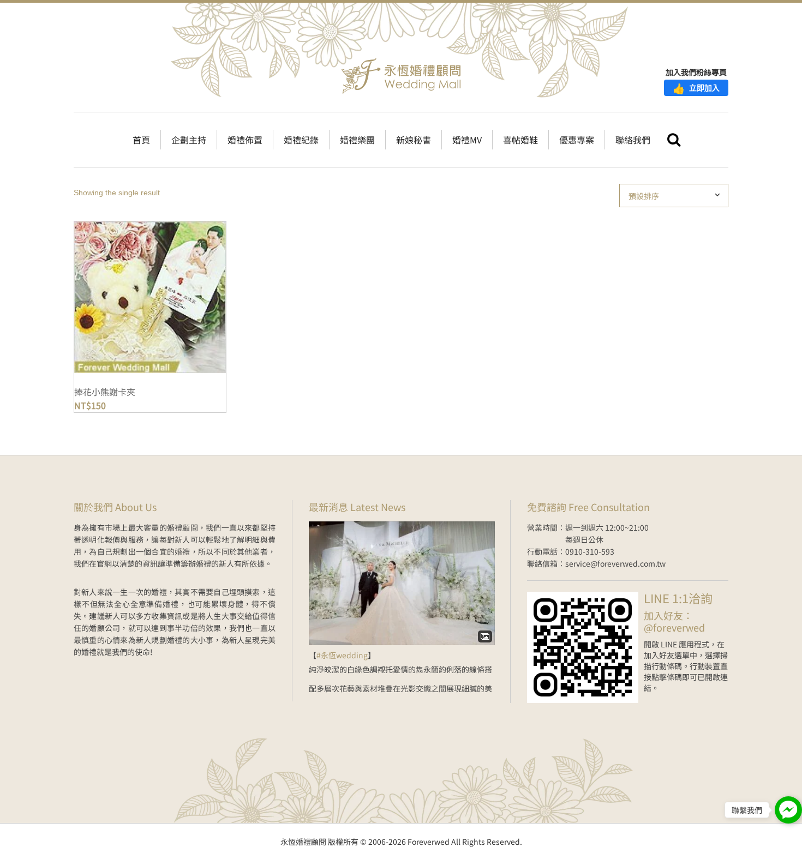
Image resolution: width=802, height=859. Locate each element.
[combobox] (678, 195)
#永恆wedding (342, 655)
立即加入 (696, 88)
